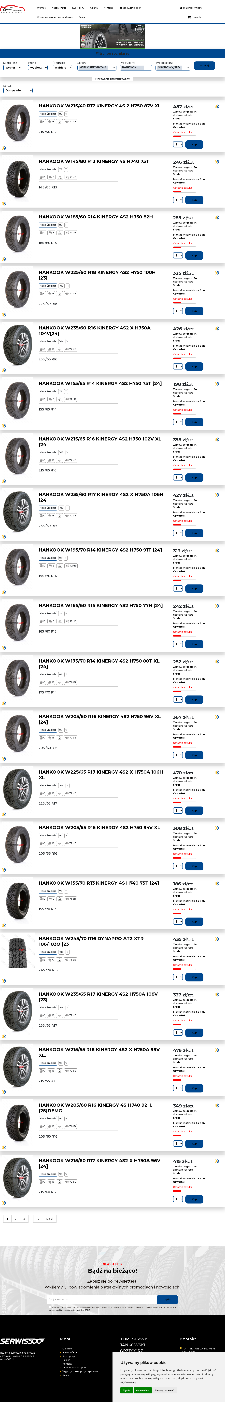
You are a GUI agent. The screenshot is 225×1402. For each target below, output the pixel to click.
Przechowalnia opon (130, 7)
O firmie (41, 7)
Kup (194, 144)
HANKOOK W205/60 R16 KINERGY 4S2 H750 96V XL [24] (100, 719)
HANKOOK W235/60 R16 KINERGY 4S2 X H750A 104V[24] (95, 330)
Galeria (94, 7)
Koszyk (197, 17)
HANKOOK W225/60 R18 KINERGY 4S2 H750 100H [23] (97, 275)
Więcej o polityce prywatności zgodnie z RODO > (70, 1310)
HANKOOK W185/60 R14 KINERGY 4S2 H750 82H (96, 217)
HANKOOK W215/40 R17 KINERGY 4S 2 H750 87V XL (100, 106)
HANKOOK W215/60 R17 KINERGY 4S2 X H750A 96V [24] (99, 1163)
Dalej (49, 1218)
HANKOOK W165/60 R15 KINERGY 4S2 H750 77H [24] (101, 605)
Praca (82, 17)
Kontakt (108, 7)
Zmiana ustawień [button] (164, 1390)
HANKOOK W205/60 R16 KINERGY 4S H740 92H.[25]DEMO (95, 1107)
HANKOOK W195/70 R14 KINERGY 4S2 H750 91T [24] (100, 550)
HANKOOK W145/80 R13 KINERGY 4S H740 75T (94, 161)
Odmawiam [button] (142, 1390)
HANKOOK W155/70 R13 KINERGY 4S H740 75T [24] (99, 883)
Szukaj (204, 65)
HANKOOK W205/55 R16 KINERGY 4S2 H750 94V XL (99, 827)
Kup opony (78, 7)
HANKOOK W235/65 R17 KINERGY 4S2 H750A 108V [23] (98, 996)
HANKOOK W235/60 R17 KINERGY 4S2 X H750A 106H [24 (101, 497)
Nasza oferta (59, 7)
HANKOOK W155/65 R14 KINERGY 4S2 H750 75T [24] (100, 383)
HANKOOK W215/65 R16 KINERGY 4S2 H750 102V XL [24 (100, 441)
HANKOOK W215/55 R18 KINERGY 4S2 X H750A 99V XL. (99, 1052)
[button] (49, 36)
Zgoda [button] (126, 1390)
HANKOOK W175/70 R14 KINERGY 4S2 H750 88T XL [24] (99, 663)
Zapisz (167, 1299)
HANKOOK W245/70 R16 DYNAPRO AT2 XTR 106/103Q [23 (91, 941)
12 (38, 1218)
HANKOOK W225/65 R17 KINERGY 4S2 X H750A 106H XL (101, 774)
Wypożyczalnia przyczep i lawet (55, 17)
